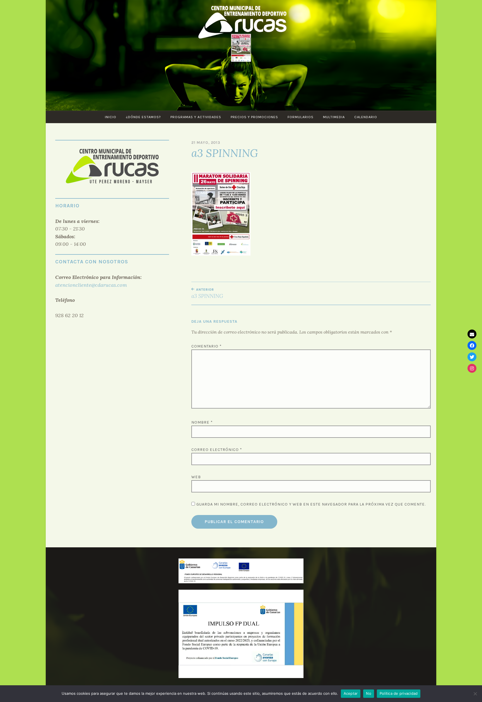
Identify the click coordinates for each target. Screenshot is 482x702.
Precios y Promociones (254, 117)
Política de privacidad (399, 693)
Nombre (202, 422)
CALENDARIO (365, 117)
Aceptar (351, 693)
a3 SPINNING (207, 293)
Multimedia (334, 117)
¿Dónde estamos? (143, 117)
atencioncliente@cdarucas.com (91, 285)
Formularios (301, 117)
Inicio (110, 117)
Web (196, 477)
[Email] (471, 333)
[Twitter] (471, 356)
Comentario (206, 346)
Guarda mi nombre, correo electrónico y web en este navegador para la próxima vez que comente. (311, 504)
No (368, 693)
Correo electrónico (216, 449)
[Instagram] (471, 368)
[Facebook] (471, 345)
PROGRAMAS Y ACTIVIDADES (195, 117)
